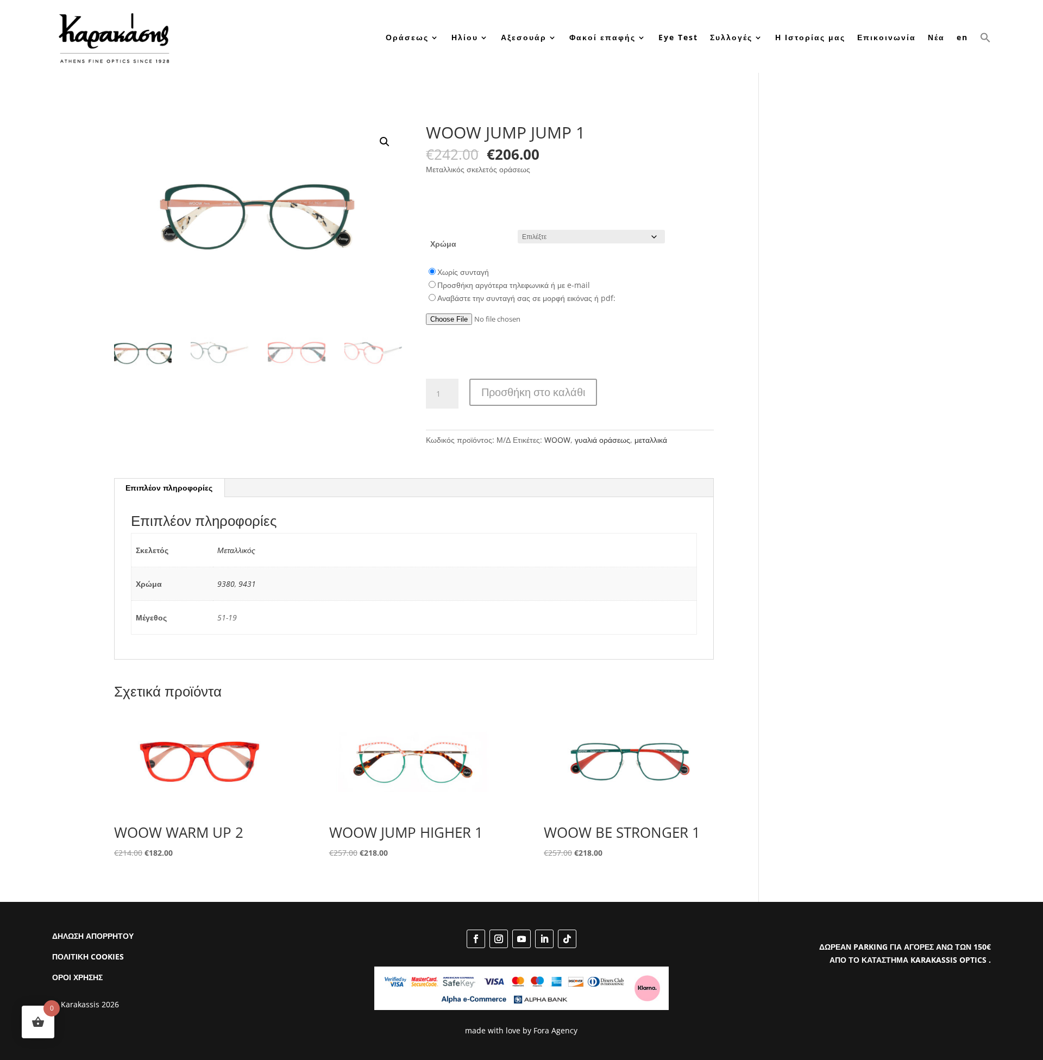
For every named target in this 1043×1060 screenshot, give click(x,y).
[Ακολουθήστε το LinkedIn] (544, 939)
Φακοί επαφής (602, 37)
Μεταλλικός (236, 550)
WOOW (557, 440)
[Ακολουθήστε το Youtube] (521, 939)
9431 (247, 584)
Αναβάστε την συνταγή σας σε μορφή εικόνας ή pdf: (526, 298)
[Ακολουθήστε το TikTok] (567, 939)
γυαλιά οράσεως (602, 440)
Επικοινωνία (886, 37)
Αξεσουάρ (523, 37)
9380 (226, 584)
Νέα (936, 37)
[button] (985, 37)
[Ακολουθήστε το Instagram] (498, 939)
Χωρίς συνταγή (463, 272)
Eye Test (678, 37)
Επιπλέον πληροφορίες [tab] (168, 487)
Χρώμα (443, 244)
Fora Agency (555, 1030)
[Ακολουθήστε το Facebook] (476, 939)
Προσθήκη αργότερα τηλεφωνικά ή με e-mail (513, 285)
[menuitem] (962, 37)
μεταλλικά (650, 440)
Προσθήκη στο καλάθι (533, 392)
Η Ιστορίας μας (810, 37)
